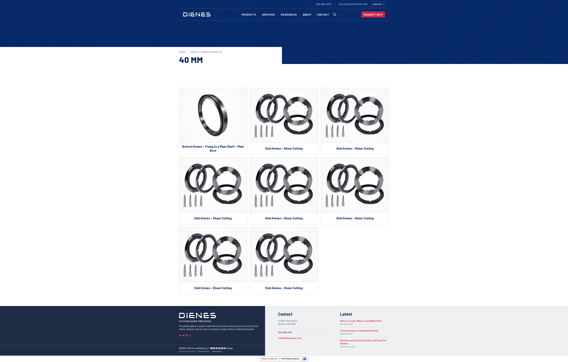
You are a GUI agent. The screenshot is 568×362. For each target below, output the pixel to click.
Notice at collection (270, 359)
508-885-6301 (285, 332)
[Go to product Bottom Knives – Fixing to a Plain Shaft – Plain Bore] (213, 121)
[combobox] (378, 4)
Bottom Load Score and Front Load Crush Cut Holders (363, 342)
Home (182, 52)
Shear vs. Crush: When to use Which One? (360, 320)
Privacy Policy (203, 351)
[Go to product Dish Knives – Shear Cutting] (284, 121)
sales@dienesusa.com (289, 338)
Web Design (217, 351)
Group (230, 348)
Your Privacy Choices (290, 359)
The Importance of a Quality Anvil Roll (359, 330)
